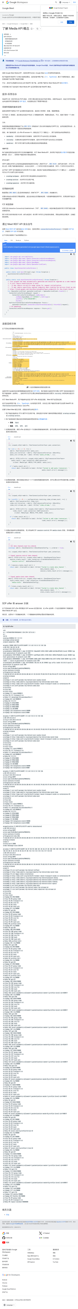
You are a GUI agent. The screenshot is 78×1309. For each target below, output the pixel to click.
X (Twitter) (56, 1259)
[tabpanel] (39, 280)
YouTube (55, 1262)
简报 (54, 1256)
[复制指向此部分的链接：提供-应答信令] (19, 94)
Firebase (4, 1286)
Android (4, 1280)
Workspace (22, 2)
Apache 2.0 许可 (61, 1222)
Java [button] (5, 240)
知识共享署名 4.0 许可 (32, 1222)
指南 (31, 24)
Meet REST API (11, 229)
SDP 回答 (13, 231)
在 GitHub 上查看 (67, 250)
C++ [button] (9, 437)
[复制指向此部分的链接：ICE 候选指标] (15, 204)
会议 (46, 73)
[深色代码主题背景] (71, 254)
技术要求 (65, 83)
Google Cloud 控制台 (33, 1259)
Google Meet (8, 8)
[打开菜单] (3, 2)
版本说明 (5, 1261)
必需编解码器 (42, 419)
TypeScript (52, 77)
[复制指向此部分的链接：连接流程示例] (18, 324)
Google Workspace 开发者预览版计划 (29, 61)
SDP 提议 (22, 101)
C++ (46, 77)
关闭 (61, 22)
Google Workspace (12, 24)
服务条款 (5, 1267)
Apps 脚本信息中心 (33, 1256)
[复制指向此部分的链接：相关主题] (13, 1210)
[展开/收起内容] (10, 34)
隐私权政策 (10, 1300)
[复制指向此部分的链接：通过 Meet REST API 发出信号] (34, 224)
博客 (54, 1253)
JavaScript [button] (17, 437)
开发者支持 (5, 1264)
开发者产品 (5, 1258)
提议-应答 (24, 229)
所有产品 (5, 1292)
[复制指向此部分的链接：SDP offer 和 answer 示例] (30, 603)
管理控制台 (30, 1253)
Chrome (4, 1283)
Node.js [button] (18, 240)
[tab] (5, 240)
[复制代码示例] (74, 254)
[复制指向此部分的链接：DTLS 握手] (11, 160)
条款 (3, 1300)
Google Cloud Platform (9, 1289)
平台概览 (5, 1255)
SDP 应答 (36, 391)
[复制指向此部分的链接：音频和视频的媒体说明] (23, 107)
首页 (3, 24)
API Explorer (31, 1262)
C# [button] (11, 240)
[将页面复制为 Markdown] (37, 28)
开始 (70, 22)
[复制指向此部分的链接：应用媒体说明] (16, 189)
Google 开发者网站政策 (16, 1223)
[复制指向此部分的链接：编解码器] (10, 148)
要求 (36, 409)
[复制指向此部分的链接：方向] (7, 122)
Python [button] (26, 240)
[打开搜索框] (56, 2)
